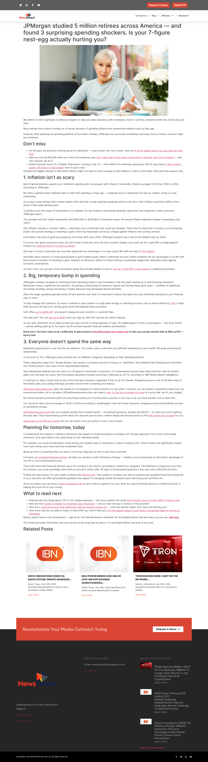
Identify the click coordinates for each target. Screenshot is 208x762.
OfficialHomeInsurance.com (38, 389)
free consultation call (71, 483)
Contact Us (141, 15)
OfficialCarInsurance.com (36, 412)
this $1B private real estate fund (110, 331)
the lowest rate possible (162, 415)
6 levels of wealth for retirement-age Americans (68, 503)
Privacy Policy (23, 715)
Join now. (174, 517)
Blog (154, 15)
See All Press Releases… (153, 747)
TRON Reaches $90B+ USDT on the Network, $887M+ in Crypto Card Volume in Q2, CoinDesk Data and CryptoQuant (172, 673)
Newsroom (184, 15)
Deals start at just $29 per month (41, 421)
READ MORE (160, 682)
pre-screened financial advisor (51, 457)
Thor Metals (147, 251)
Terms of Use (23, 721)
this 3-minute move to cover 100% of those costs (153, 500)
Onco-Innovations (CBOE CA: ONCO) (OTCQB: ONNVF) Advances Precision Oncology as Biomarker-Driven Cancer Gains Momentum (172, 730)
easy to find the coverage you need (125, 392)
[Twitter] (181, 757)
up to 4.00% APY (45, 312)
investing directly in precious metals (55, 245)
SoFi (173, 303)
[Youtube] (191, 757)
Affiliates (165, 15)
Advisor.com (88, 474)
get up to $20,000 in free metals (130, 269)
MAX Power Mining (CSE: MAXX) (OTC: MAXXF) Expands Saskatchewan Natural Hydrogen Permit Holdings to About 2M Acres (171, 701)
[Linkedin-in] (186, 757)
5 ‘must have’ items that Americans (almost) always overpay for (73, 507)
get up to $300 (57, 317)
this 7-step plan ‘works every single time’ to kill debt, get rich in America (135, 157)
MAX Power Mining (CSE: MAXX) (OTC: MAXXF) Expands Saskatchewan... (101, 579)
